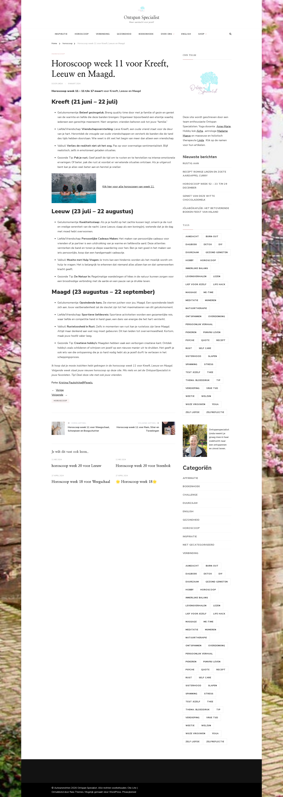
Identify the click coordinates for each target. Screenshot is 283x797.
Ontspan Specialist (141, 17)
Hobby (190, 260)
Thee (210, 372)
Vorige (60, 390)
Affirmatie (190, 478)
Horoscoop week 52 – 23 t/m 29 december (205, 185)
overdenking (216, 316)
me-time (208, 292)
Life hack (219, 284)
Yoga (215, 404)
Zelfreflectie (215, 412)
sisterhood (193, 356)
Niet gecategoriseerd (198, 544)
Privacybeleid (129, 792)
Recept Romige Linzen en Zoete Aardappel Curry (204, 173)
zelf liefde (193, 412)
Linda (200, 140)
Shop (201, 34)
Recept (221, 340)
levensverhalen (196, 276)
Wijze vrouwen (195, 404)
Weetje (190, 396)
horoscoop (82, 34)
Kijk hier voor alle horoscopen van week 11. (128, 186)
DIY (220, 244)
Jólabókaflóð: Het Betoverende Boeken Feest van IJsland (206, 210)
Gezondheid (124, 34)
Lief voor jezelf (196, 284)
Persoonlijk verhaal (199, 324)
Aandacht (192, 236)
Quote (205, 340)
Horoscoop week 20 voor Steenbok (143, 466)
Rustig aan (191, 163)
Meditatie (192, 300)
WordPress (115, 792)
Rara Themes (77, 792)
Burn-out (212, 236)
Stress (208, 364)
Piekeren (191, 332)
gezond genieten (217, 252)
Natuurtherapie (196, 308)
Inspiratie (61, 34)
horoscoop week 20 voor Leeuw (76, 466)
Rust (189, 348)
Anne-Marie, (224, 126)
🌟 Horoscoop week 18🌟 (136, 482)
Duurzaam (192, 252)
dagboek (191, 244)
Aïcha (199, 131)
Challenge (190, 494)
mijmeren (210, 300)
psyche (190, 340)
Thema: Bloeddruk (198, 380)
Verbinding (103, 34)
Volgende (57, 395)
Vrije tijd (212, 388)
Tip (218, 380)
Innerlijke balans (197, 268)
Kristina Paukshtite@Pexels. (76, 382)
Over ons (166, 34)
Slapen (212, 356)
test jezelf (193, 372)
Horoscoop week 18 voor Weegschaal (81, 482)
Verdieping (193, 388)
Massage (191, 292)
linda (60, 83)
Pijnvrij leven (212, 332)
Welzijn (206, 396)
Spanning (191, 364)
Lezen (216, 276)
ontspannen (193, 316)
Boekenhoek (146, 34)
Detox (208, 244)
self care (205, 348)
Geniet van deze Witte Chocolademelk (199, 197)
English (186, 34)
